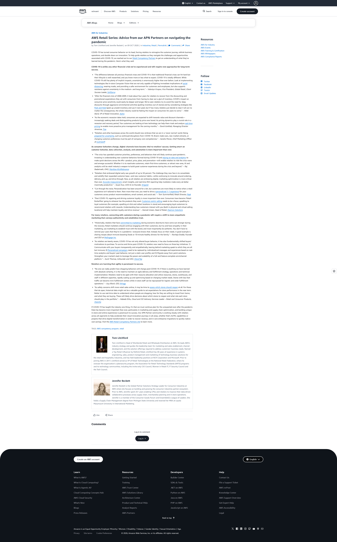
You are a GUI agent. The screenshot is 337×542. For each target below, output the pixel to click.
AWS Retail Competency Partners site (125, 322)
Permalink (162, 45)
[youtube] (254, 529)
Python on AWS (178, 492)
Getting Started (129, 477)
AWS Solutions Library (132, 492)
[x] (233, 529)
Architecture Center (131, 497)
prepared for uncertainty (104, 136)
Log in (140, 438)
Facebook (207, 84)
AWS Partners (128, 513)
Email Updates (209, 93)
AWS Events (205, 47)
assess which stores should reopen (164, 287)
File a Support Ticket (228, 482)
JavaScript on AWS (179, 507)
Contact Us (224, 477)
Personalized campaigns (117, 250)
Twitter (206, 81)
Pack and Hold (100, 108)
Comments (175, 45)
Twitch (206, 90)
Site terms (88, 533)
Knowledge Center (227, 492)
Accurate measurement (112, 182)
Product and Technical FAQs (135, 502)
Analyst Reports (129, 507)
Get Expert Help (226, 502)
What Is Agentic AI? (82, 487)
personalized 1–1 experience (167, 191)
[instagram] (245, 529)
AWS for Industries (99, 33)
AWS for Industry (208, 45)
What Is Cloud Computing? (86, 482)
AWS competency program (108, 328)
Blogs (76, 507)
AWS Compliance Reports (211, 56)
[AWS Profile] (256, 3)
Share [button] (187, 45)
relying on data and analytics (174, 157)
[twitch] (250, 529)
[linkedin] (241, 529)
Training (126, 482)
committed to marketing (130, 223)
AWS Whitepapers (208, 53)
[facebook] (237, 529)
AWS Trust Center (130, 487)
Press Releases (80, 513)
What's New (79, 502)
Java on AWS (176, 497)
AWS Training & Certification (212, 51)
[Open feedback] (334, 271)
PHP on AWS (176, 502)
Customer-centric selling (152, 201)
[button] (109, 11)
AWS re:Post (225, 487)
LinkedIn (207, 87)
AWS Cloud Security (83, 497)
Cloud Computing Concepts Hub (89, 492)
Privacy (77, 533)
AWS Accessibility (227, 507)
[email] (262, 529)
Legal (221, 513)
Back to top (167, 518)
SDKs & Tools (177, 482)
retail (122, 328)
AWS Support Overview (230, 497)
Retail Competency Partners (144, 58)
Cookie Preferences (104, 533)
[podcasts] (258, 529)
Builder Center (177, 477)
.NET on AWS (177, 487)
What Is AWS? (80, 477)
